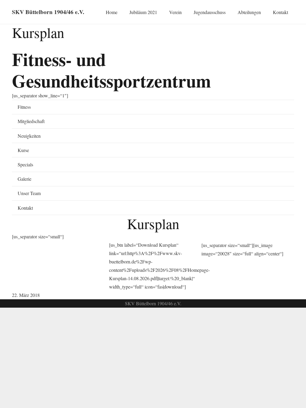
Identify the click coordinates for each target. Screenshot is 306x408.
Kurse (23, 150)
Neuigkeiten (29, 136)
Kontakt (25, 208)
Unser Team (29, 193)
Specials (25, 164)
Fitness (24, 107)
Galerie (24, 179)
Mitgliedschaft (31, 121)
